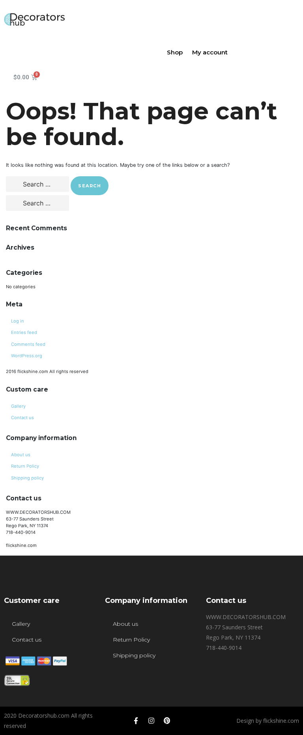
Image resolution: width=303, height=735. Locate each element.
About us (20, 454)
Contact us (22, 417)
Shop (175, 52)
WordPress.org (26, 355)
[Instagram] (151, 721)
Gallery (18, 406)
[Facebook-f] (136, 721)
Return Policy (25, 466)
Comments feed (28, 344)
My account (210, 52)
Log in (17, 321)
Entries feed (24, 332)
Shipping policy (27, 478)
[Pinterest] (167, 721)
